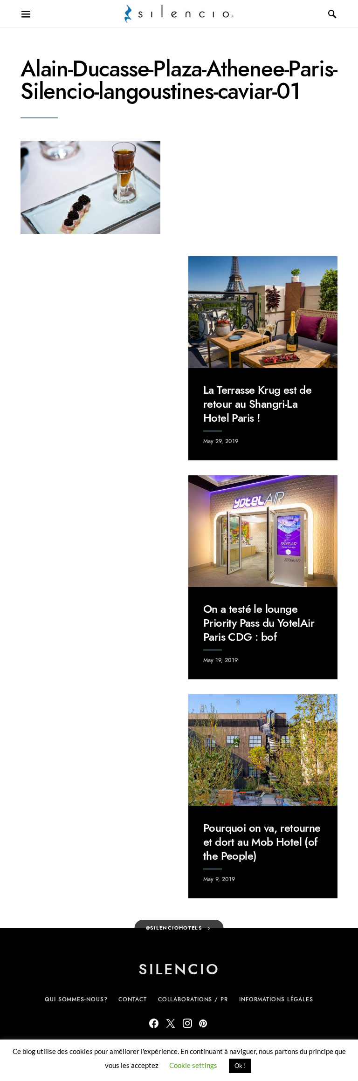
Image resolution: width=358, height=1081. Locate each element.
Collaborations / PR (193, 999)
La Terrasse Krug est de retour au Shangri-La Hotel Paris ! (257, 403)
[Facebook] (153, 1023)
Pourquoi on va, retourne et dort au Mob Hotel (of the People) (262, 841)
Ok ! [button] (240, 1065)
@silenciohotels (174, 927)
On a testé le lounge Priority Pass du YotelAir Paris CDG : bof (258, 622)
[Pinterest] (203, 1023)
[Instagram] (187, 1023)
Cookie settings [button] (193, 1065)
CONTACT (132, 999)
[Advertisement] (95, 314)
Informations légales (276, 999)
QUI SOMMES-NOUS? (76, 999)
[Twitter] (170, 1023)
